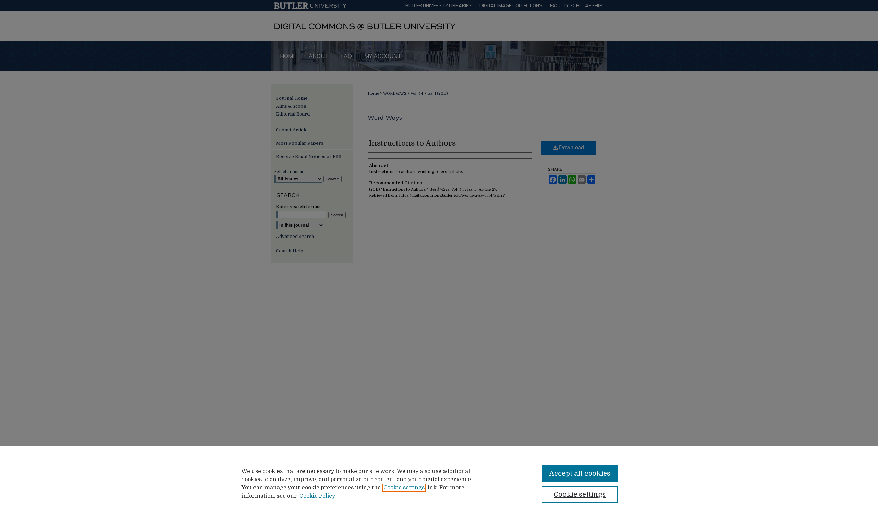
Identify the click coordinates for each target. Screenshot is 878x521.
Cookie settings (404, 488)
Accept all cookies (579, 473)
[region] (439, 483)
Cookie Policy (317, 496)
